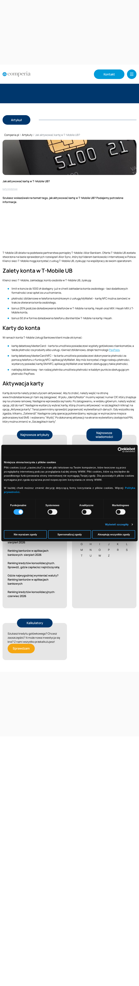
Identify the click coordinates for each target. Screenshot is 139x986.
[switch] (52, 511)
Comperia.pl (11, 135)
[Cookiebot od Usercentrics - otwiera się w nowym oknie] (120, 449)
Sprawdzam (21, 648)
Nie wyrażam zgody (25, 534)
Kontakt (109, 74)
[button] (131, 74)
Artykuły (27, 135)
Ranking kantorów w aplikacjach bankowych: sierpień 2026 (28, 553)
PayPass (114, 350)
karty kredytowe (10, 189)
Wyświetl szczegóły (117, 524)
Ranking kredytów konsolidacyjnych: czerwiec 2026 (31, 594)
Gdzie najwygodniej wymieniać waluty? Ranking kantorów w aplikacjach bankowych (33, 579)
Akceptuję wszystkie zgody (114, 534)
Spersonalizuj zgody (69, 534)
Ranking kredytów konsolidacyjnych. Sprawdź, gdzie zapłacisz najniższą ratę (33, 565)
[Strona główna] (17, 74)
